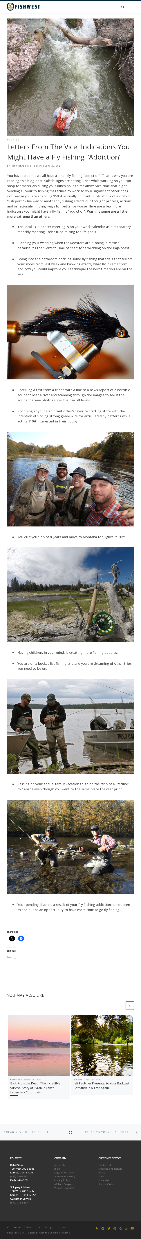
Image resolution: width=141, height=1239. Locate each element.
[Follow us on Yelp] (121, 1228)
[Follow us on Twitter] (108, 1228)
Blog (57, 1168)
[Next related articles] (130, 1005)
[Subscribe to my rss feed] (97, 1228)
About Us (59, 1165)
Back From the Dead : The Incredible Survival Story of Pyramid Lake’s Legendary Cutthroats (35, 1087)
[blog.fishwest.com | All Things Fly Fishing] (23, 6)
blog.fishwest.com (29, 1227)
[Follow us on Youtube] (132, 1228)
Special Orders (106, 1184)
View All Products (64, 1188)
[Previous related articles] (121, 1005)
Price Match (104, 1180)
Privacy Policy (62, 1180)
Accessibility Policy (64, 1176)
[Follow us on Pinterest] (114, 1228)
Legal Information (64, 1172)
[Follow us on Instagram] (126, 1228)
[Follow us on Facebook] (102, 1228)
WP (23, 1232)
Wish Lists (104, 1176)
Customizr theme (60, 1232)
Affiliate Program (64, 1184)
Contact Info (105, 1165)
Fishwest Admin (20, 166)
